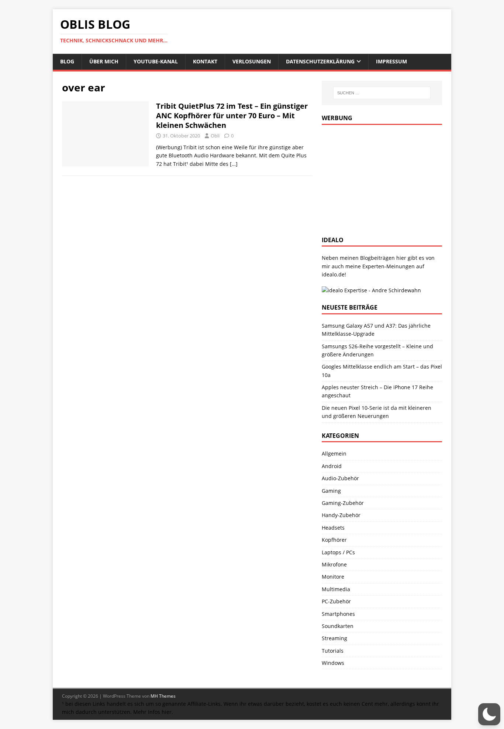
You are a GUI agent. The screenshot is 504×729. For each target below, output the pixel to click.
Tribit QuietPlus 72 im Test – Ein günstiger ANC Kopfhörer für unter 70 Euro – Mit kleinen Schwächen (232, 115)
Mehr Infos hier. (153, 711)
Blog (67, 61)
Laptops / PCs (338, 552)
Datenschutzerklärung (320, 61)
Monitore (333, 576)
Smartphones (338, 613)
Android (332, 466)
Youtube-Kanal (156, 61)
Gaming (331, 490)
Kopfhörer (334, 539)
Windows (333, 662)
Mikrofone (334, 564)
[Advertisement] (377, 178)
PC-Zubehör (336, 601)
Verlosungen (251, 61)
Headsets (333, 527)
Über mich (103, 61)
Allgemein (334, 453)
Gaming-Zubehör (343, 502)
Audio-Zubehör (340, 478)
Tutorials (333, 650)
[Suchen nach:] (382, 93)
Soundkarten (337, 625)
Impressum (391, 61)
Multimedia (336, 589)
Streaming (334, 638)
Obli (215, 135)
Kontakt (205, 61)
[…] (234, 163)
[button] (489, 714)
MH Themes (163, 696)
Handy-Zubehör (341, 515)
